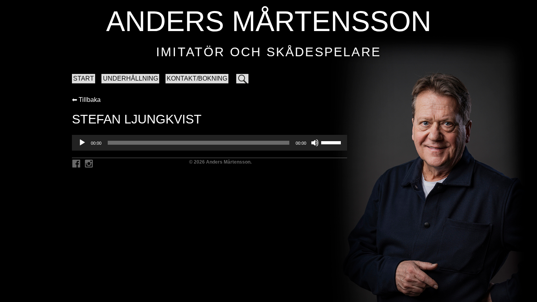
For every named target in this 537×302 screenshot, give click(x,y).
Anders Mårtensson (268, 21)
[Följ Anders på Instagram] (89, 164)
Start (83, 78)
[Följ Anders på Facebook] (76, 164)
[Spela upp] (82, 143)
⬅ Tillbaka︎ (86, 99)
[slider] (332, 142)
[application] (209, 143)
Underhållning (130, 78)
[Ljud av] (315, 143)
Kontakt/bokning (197, 78)
